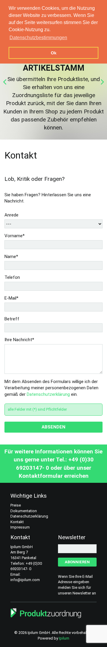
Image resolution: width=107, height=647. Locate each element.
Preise (15, 505)
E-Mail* (11, 298)
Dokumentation (23, 511)
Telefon (12, 277)
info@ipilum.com (25, 580)
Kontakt (17, 522)
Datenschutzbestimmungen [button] (38, 37)
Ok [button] (53, 52)
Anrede (11, 215)
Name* (11, 256)
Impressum (20, 527)
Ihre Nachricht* (19, 339)
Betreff (11, 319)
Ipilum (64, 638)
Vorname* (14, 235)
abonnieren (77, 562)
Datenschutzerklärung (48, 394)
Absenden (53, 427)
